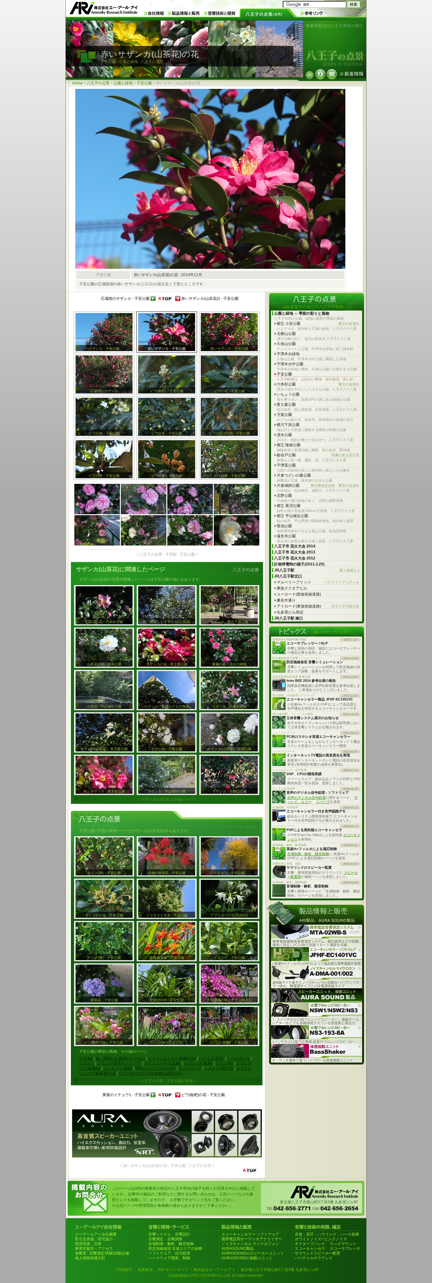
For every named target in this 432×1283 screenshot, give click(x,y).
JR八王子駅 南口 (288, 618)
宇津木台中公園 (290, 364)
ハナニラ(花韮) (211, 1058)
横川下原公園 (288, 425)
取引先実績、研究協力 (94, 1239)
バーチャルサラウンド (314, 1258)
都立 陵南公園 (288, 445)
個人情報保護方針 (90, 1258)
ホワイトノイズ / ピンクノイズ (321, 1239)
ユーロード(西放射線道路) (299, 594)
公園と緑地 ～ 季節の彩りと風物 (301, 313)
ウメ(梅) (86, 1058)
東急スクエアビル (292, 588)
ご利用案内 (122, 1270)
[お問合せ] (331, 74)
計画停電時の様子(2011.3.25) (299, 564)
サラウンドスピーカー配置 (317, 1253)
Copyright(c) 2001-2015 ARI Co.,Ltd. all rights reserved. (216, 1275)
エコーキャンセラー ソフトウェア (250, 1234)
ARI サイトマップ (173, 1270)
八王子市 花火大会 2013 (294, 552)
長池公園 (284, 526)
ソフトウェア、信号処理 (169, 1253)
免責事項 (145, 1270)
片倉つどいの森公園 (294, 475)
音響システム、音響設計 (169, 1234)
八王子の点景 (98, 83)
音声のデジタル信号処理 (306, 797)
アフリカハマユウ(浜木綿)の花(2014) (150, 1073)
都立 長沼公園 (288, 505)
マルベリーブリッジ (318, 582)
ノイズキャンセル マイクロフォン (250, 1244)
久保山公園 (286, 344)
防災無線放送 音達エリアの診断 (175, 1248)
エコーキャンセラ (310, 1248)
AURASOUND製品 (237, 1248)
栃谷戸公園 (318, 455)
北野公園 (284, 495)
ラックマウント (343, 1244)
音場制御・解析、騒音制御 (308, 854)
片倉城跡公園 (318, 485)
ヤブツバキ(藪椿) (198, 1063)
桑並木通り (286, 600)
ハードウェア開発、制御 (169, 1258)
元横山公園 (286, 333)
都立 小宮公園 (318, 323)
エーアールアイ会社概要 (96, 1234)
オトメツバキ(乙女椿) (162, 1063)
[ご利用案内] (320, 74)
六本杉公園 (318, 384)
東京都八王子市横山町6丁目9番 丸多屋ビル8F (280, 1270)
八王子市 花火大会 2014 (294, 546)
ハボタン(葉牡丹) (218, 1068)
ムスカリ (86, 1063)
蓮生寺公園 (286, 536)
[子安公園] (309, 75)
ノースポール (238, 1058)
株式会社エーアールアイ (214, 1270)
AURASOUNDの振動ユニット (247, 1258)
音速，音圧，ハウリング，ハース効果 (327, 1234)
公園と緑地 (123, 83)
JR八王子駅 (317, 570)
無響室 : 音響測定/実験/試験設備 (102, 1253)
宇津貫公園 (286, 465)
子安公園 (144, 83)
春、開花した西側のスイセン (120, 1058)
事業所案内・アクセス (94, 1248)
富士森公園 (286, 404)
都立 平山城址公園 (292, 516)
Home (77, 83)
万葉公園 (284, 414)
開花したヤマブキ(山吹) (155, 1068)
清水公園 (284, 435)
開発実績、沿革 (88, 1244)
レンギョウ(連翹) (118, 1068)
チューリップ (190, 1068)
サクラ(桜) (224, 1063)
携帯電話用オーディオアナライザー (251, 1239)
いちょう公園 (288, 394)
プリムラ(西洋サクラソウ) (119, 1063)
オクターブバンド (310, 1244)
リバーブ (323, 802)
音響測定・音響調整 (165, 1239)
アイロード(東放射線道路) (318, 606)
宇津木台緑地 (288, 354)
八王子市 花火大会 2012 (294, 558)
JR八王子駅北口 (288, 576)
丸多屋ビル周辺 (290, 612)
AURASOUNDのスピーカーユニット (252, 1253)
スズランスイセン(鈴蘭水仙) (172, 1058)
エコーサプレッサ (345, 1248)
